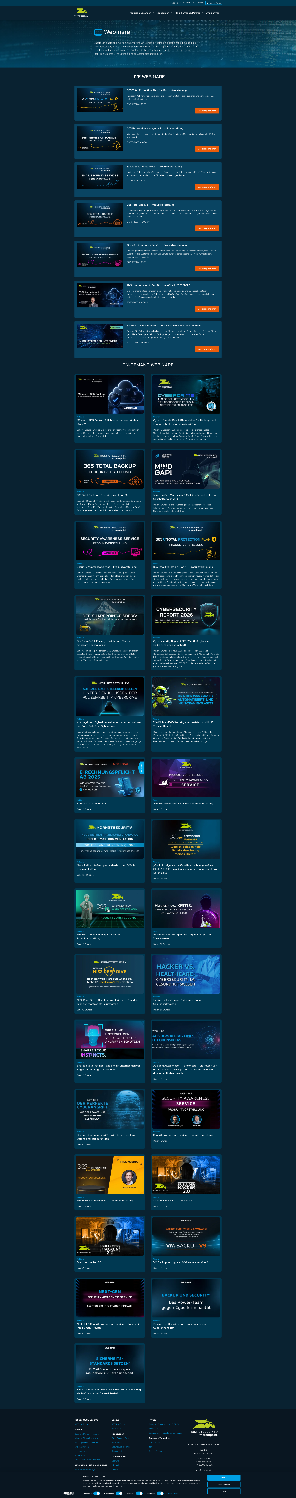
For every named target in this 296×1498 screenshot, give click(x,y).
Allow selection (224, 1484)
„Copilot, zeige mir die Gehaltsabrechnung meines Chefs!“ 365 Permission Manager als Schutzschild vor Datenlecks (185, 869)
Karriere (115, 1469)
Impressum (153, 1428)
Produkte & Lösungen (140, 12)
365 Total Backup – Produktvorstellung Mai (103, 495)
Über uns (115, 1461)
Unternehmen (212, 12)
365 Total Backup (119, 1424)
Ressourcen (162, 12)
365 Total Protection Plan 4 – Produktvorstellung (183, 566)
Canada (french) (155, 1451)
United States (154, 1442)
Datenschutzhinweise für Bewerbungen (165, 1433)
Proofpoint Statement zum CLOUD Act (165, 1424)
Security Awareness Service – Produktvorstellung (107, 566)
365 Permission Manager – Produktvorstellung (105, 1200)
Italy (150, 1447)
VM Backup (116, 1428)
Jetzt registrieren (207, 110)
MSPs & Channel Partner (187, 12)
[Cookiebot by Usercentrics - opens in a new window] (68, 1493)
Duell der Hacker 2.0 (89, 1262)
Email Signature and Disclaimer (87, 1459)
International (117, 1465)
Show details (173, 1493)
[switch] (119, 1493)
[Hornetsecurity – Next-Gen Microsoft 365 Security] (81, 13)
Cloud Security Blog (120, 1438)
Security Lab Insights (121, 1447)
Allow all (223, 1478)
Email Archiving (80, 1451)
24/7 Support (197, 3)
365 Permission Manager (85, 1469)
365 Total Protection (83, 1424)
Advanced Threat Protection (86, 1438)
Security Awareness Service (86, 1442)
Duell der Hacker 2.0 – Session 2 (172, 1200)
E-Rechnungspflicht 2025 (92, 803)
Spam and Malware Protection (87, 1434)
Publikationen (117, 1442)
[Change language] (176, 3)
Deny (224, 1491)
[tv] (98, 32)
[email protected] (203, 1461)
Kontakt (186, 3)
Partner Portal (215, 3)
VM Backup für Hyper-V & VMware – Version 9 (180, 1262)
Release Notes (118, 1451)
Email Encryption (81, 1447)
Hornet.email (79, 1455)
